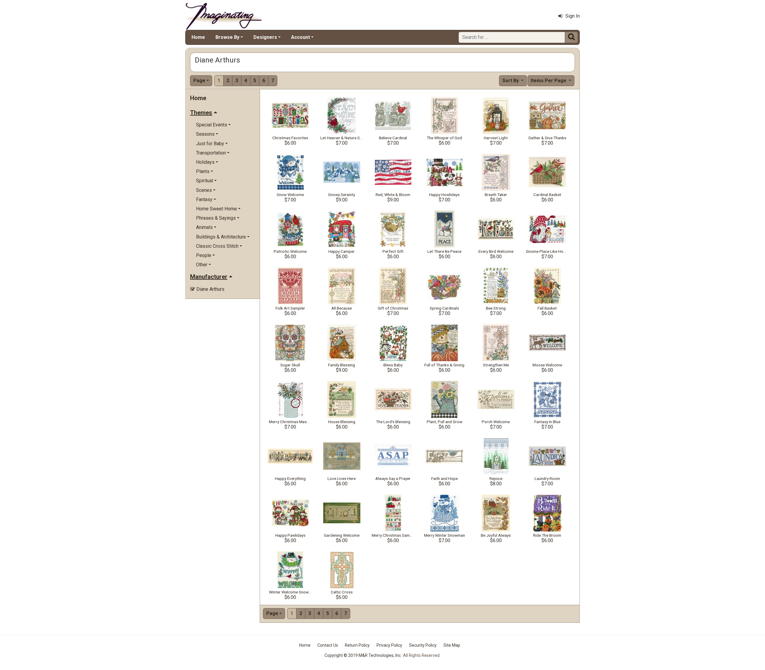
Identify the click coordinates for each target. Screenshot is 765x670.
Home (198, 37)
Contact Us (327, 645)
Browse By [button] (227, 37)
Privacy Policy (389, 645)
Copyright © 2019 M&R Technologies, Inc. (363, 655)
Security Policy (423, 645)
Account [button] (300, 37)
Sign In (572, 16)
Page (199, 80)
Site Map (451, 645)
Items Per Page (549, 80)
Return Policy (357, 645)
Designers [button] (265, 37)
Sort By (511, 80)
